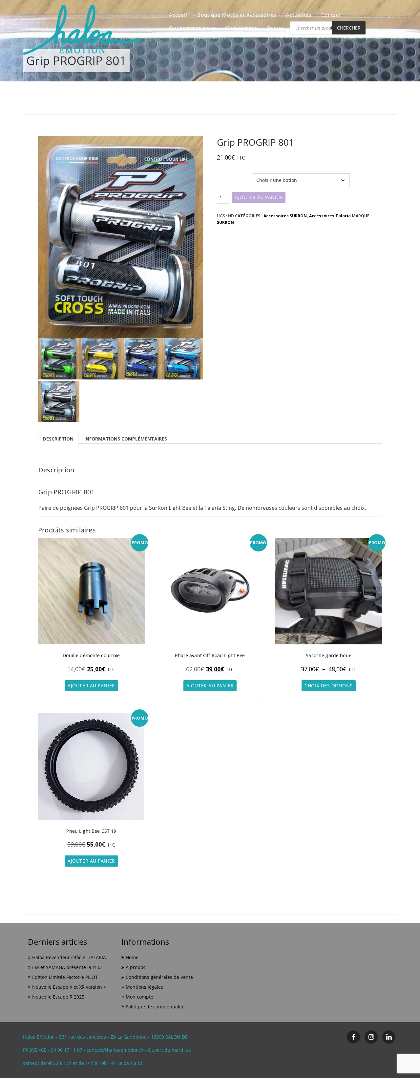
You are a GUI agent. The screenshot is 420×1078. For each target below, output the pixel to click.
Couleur (226, 176)
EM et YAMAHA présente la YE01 (67, 967)
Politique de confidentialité (155, 1006)
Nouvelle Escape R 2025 (58, 997)
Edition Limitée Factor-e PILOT (65, 977)
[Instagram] (371, 1037)
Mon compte (241, 28)
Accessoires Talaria (330, 216)
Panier (275, 28)
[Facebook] (353, 1037)
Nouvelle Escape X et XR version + (69, 987)
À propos (135, 967)
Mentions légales (144, 987)
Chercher (349, 28)
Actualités (298, 14)
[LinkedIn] (388, 1037)
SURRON (225, 222)
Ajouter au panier (259, 197)
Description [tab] (58, 439)
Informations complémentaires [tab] (125, 439)
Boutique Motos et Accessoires (236, 14)
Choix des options (328, 685)
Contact (331, 14)
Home (132, 957)
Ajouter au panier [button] (91, 685)
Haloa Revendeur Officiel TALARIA (69, 957)
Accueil (178, 14)
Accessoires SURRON (285, 216)
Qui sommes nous (192, 28)
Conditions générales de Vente (159, 977)
